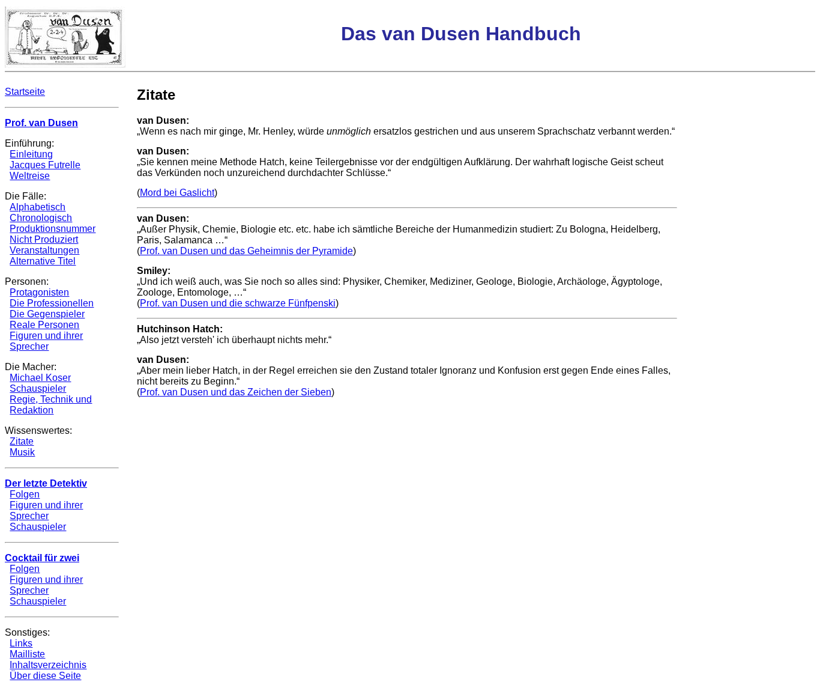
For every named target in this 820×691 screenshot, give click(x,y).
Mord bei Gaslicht (177, 192)
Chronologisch (41, 218)
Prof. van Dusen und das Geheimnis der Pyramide (246, 251)
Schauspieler (38, 388)
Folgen (25, 494)
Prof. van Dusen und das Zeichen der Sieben (235, 392)
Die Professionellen (52, 303)
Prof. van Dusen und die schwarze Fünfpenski (238, 303)
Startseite (25, 92)
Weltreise (30, 176)
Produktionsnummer (52, 229)
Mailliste (27, 654)
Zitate (22, 441)
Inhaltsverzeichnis (48, 665)
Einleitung (31, 154)
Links (21, 643)
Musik (22, 452)
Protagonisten (39, 292)
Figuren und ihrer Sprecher (46, 341)
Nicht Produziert (44, 239)
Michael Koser (40, 378)
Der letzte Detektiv (46, 483)
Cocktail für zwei (42, 558)
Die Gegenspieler (47, 314)
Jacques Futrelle (45, 165)
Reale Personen (44, 325)
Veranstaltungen (44, 250)
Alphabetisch (37, 207)
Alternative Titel (43, 261)
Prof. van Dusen (41, 123)
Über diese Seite (45, 676)
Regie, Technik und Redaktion (51, 404)
